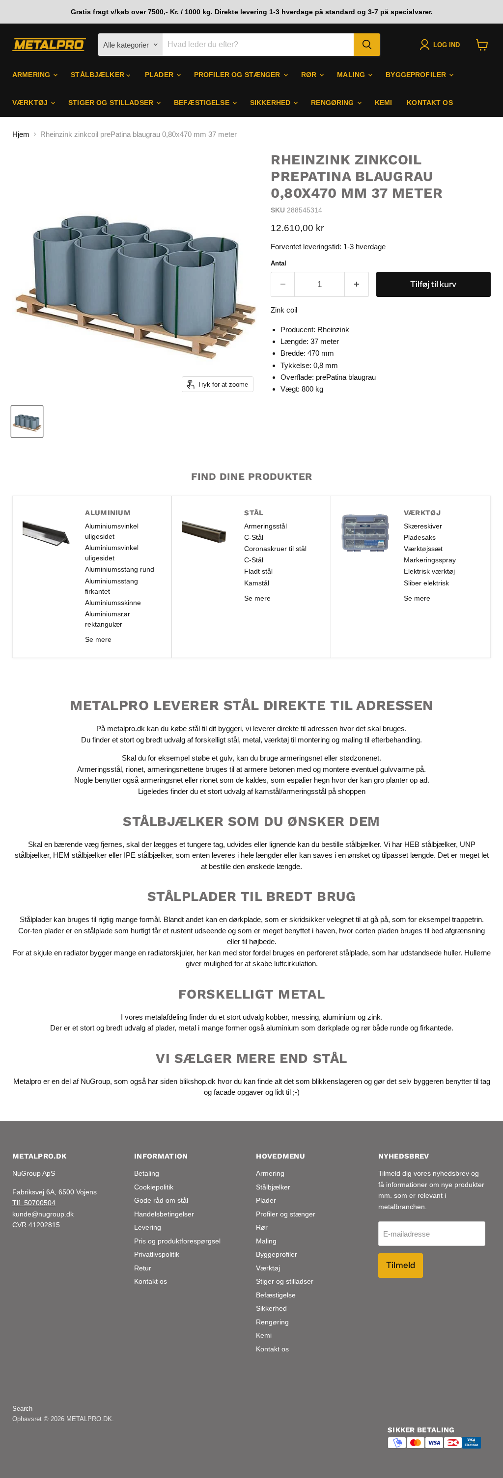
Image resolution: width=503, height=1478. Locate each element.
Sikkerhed (271, 102)
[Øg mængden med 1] (357, 284)
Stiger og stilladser (111, 102)
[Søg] (367, 44)
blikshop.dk (197, 1081)
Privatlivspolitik (156, 1254)
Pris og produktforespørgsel (177, 1241)
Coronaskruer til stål (275, 549)
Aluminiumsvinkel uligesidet (112, 531)
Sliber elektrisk (426, 583)
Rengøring (333, 102)
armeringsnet (302, 758)
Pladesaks (420, 537)
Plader (160, 75)
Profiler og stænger (238, 75)
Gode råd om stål (161, 1200)
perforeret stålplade (337, 953)
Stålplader (36, 919)
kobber (276, 1017)
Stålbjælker (98, 75)
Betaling (146, 1173)
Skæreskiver (423, 526)
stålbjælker (362, 844)
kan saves (316, 855)
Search (22, 1408)
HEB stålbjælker (430, 844)
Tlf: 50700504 (34, 1203)
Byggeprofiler (417, 75)
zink (374, 1017)
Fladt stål (258, 571)
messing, (306, 1017)
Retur (142, 1268)
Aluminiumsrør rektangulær (107, 619)
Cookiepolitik (153, 1187)
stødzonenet (359, 758)
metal (251, 740)
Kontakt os (429, 102)
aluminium (339, 1017)
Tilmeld (400, 1265)
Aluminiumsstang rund (119, 569)
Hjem (20, 134)
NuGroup (95, 1081)
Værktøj (31, 102)
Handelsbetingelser (164, 1214)
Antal (278, 263)
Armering (32, 75)
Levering (147, 1227)
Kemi (383, 102)
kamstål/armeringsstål (290, 791)
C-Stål (253, 537)
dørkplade (245, 919)
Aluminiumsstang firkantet (111, 586)
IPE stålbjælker (148, 855)
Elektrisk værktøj (429, 571)
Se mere (98, 639)
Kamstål (256, 583)
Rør (310, 75)
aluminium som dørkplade (307, 1028)
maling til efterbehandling (380, 740)
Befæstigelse (202, 102)
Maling (352, 75)
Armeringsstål (265, 526)
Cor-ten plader (41, 930)
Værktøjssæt (423, 549)
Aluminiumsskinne (113, 603)
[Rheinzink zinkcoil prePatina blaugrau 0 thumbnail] (27, 421)
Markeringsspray (430, 560)
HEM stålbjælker (80, 855)
